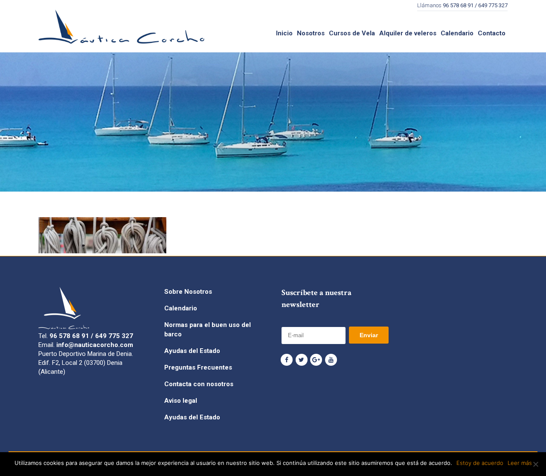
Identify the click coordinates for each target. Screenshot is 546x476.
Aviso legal (180, 400)
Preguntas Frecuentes (198, 367)
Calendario (180, 308)
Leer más (520, 462)
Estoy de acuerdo (479, 462)
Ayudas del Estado (192, 351)
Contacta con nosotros (198, 384)
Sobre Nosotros (188, 291)
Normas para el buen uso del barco (207, 329)
